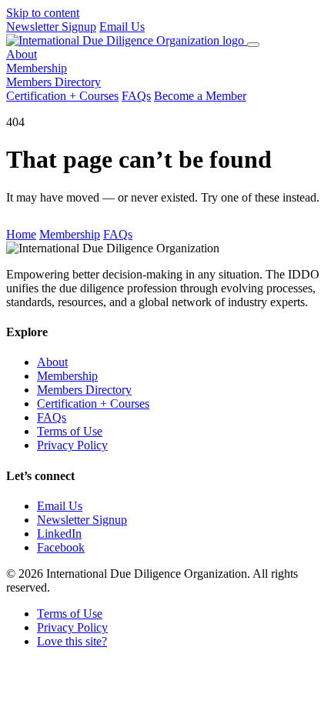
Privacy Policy (72, 445)
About (21, 54)
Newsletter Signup (51, 26)
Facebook (61, 547)
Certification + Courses (62, 95)
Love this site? (72, 641)
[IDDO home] (126, 40)
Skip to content (42, 12)
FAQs (136, 95)
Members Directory (53, 81)
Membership (36, 68)
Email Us (122, 26)
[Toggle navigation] (253, 44)
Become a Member (200, 95)
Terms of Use (69, 431)
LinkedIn (59, 533)
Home (21, 234)
